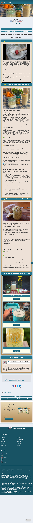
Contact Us (3, 441)
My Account (19, 441)
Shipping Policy (3, 445)
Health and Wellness (7, 392)
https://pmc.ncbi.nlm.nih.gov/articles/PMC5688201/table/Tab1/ (15, 380)
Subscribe (18, 445)
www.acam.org (3, 484)
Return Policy (19, 443)
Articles (2, 439)
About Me (18, 437)
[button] (16, 299)
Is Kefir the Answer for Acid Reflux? (17, 29)
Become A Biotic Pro (20, 439)
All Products (3, 437)
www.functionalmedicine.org (12, 484)
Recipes (2, 443)
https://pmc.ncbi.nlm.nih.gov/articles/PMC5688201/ (13, 379)
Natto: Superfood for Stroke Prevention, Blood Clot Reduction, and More (16, 31)
